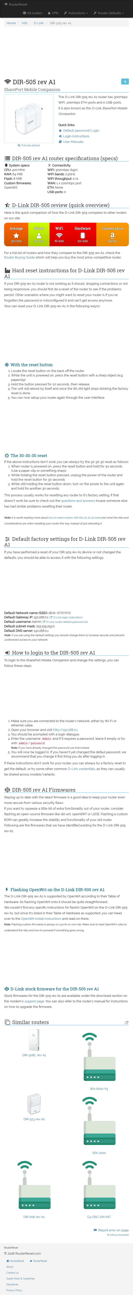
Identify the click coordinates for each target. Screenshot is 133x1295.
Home (11, 23)
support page (34, 1001)
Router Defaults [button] (109, 13)
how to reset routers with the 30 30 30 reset (74, 517)
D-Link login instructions (67, 617)
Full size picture (30, 145)
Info (25, 23)
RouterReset (17, 4)
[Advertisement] (66, 54)
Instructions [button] (77, 13)
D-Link (39, 23)
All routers (34, 13)
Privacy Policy (14, 1290)
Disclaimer (12, 1284)
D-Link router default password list (67, 621)
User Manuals (72, 141)
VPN (54, 13)
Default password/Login (80, 130)
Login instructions (75, 136)
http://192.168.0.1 (65, 730)
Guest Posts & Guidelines (20, 1278)
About (9, 1266)
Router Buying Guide (19, 257)
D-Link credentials (81, 769)
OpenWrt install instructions (41, 918)
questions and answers (78, 500)
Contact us (12, 1272)
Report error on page (113, 1232)
